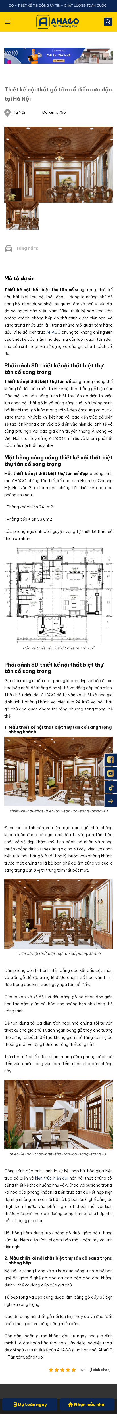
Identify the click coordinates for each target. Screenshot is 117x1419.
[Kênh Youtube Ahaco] (111, 773)
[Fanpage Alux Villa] (111, 760)
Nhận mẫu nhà (89, 1404)
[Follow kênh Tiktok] (111, 787)
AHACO (53, 332)
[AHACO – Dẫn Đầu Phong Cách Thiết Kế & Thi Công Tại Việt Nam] (58, 21)
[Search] (108, 22)
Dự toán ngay (32, 1404)
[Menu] (7, 21)
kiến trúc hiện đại (51, 1178)
